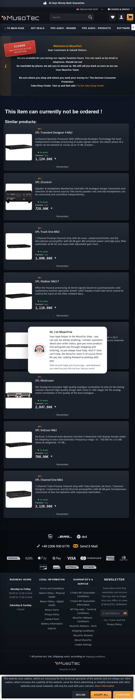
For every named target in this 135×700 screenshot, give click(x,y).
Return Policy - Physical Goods (52, 595)
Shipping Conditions (83, 630)
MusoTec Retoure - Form (83, 626)
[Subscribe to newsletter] (125, 613)
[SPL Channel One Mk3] (19, 494)
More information (104, 686)
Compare (43, 166)
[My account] (121, 17)
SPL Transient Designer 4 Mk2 (53, 132)
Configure (123, 694)
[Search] (90, 17)
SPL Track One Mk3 (47, 232)
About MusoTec (83, 640)
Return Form (52, 609)
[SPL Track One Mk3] (19, 246)
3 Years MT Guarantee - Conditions (83, 594)
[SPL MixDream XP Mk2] (19, 345)
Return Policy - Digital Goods (52, 603)
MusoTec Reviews (83, 635)
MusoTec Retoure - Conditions (83, 619)
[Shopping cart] (130, 17)
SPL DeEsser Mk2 (46, 430)
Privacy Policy (52, 614)
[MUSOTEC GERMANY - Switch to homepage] (20, 18)
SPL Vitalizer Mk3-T (47, 281)
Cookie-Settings (83, 644)
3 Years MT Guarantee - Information (83, 603)
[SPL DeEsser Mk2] (19, 444)
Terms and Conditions (52, 588)
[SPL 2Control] (19, 196)
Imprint (52, 628)
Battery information (52, 623)
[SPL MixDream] (19, 395)
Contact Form (52, 619)
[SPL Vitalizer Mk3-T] (19, 296)
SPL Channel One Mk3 (49, 480)
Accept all (101, 694)
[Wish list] (112, 17)
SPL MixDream (44, 380)
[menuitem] (120, 9)
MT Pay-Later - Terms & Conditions (83, 611)
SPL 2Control (43, 182)
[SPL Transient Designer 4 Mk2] (19, 147)
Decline (80, 694)
